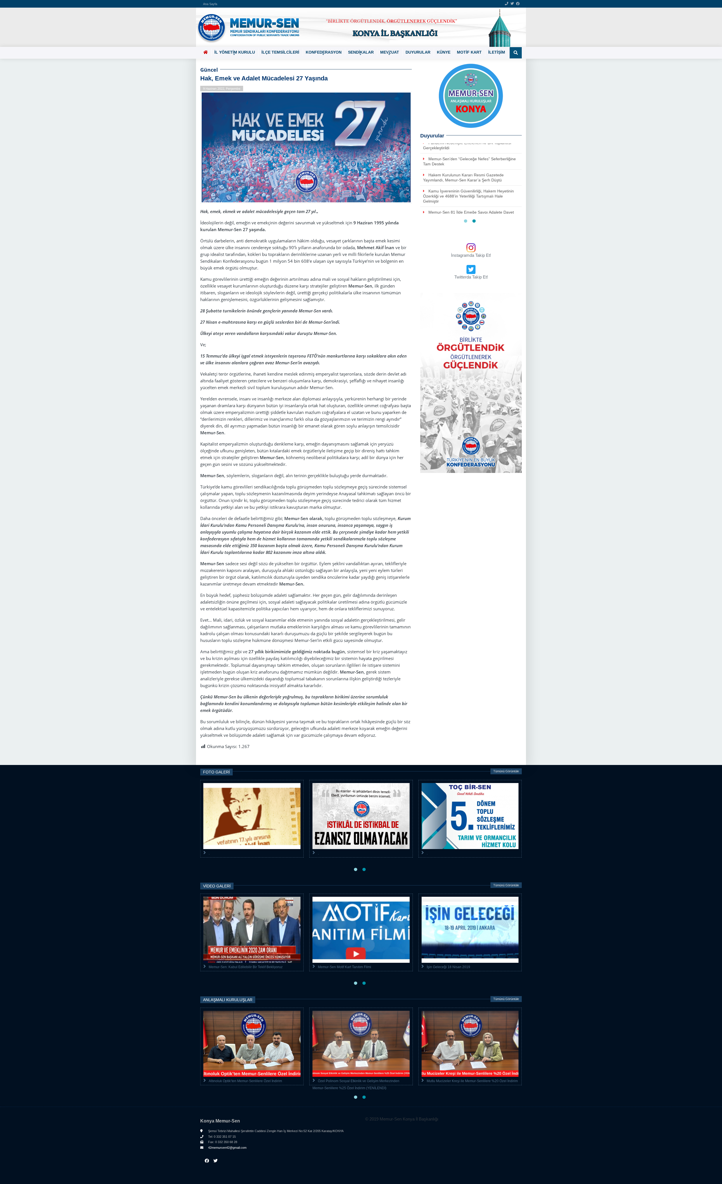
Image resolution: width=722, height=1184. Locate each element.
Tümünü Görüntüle (506, 771)
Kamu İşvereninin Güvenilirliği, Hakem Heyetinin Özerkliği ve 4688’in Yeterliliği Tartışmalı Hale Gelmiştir (468, 196)
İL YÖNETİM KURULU (234, 52)
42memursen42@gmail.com (226, 1147)
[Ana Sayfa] (359, 27)
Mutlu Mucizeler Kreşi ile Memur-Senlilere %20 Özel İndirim (472, 1081)
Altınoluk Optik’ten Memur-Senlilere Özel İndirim (245, 1081)
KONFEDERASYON (324, 52)
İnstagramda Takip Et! (471, 255)
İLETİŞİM (496, 52)
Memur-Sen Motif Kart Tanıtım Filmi (344, 967)
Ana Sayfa (210, 4)
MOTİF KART (469, 52)
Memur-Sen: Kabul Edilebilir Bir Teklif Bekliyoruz (246, 967)
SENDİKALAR (361, 52)
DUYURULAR (418, 52)
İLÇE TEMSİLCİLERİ (280, 52)
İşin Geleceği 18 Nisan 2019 (448, 967)
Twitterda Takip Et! (471, 277)
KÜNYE (443, 52)
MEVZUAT (389, 52)
